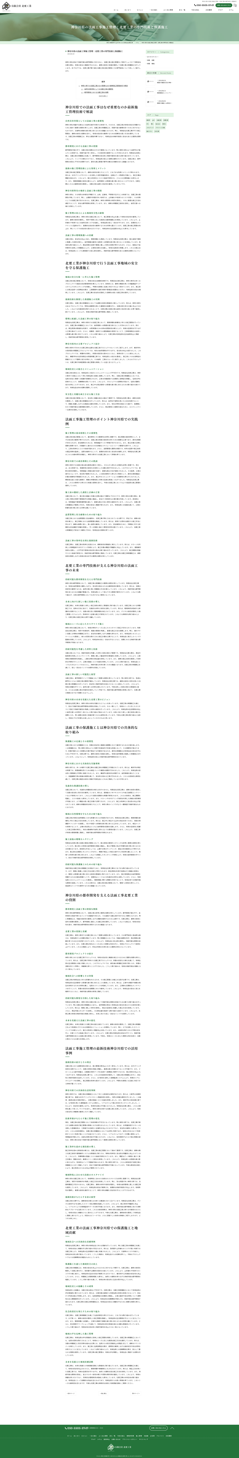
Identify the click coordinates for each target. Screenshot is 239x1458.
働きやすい (149, 131)
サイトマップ (143, 1439)
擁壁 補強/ (151, 64)
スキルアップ (150, 127)
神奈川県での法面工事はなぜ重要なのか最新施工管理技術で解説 (104, 86)
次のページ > (136, 1393)
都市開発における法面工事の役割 (96, 92)
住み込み (158, 124)
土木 (153, 120)
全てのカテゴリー (153, 57)
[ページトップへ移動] (172, 1428)
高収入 (164, 124)
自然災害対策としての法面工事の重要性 (98, 89)
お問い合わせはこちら (224, 5)
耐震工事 (166, 120)
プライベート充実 (160, 127)
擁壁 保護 (150, 60)
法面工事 (159, 120)
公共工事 (157, 131)
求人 (148, 124)
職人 (152, 124)
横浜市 (148, 120)
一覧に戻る (103, 1393)
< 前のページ (71, 1393)
